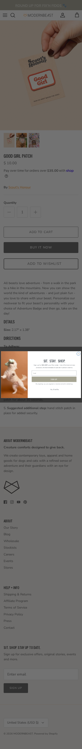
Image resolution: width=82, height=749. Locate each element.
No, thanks (54, 389)
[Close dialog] (78, 353)
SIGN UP (54, 379)
